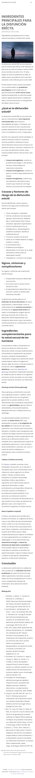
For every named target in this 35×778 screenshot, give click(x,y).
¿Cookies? (14, 774)
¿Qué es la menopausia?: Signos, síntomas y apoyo (18, 752)
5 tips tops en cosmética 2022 (12, 754)
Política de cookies (27, 771)
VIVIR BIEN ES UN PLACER (9, 2)
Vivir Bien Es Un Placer (14, 769)
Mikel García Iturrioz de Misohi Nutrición (14, 750)
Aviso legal (21, 774)
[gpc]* (19, 771)
